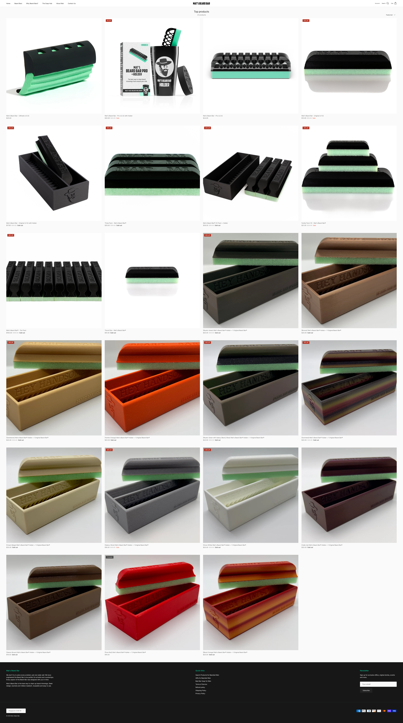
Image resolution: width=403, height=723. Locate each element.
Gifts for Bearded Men (203, 678)
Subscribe (366, 690)
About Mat (60, 3)
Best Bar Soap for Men (203, 681)
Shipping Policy (201, 690)
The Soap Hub (47, 3)
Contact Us (72, 3)
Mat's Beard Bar (15, 716)
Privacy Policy (200, 693)
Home (8, 3)
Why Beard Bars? (32, 3)
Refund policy (200, 687)
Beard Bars (18, 3)
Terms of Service (201, 684)
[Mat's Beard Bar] (201, 3)
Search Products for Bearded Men (207, 675)
